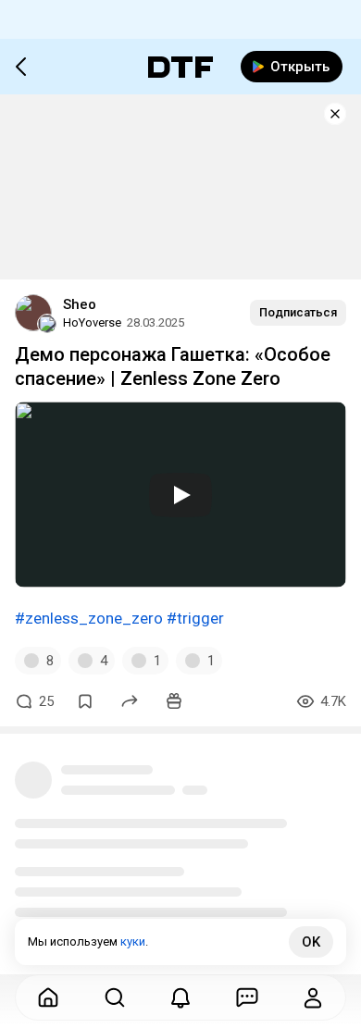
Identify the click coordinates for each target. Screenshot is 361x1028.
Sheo (79, 304)
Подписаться (298, 312)
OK (311, 942)
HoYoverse (92, 322)
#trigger (195, 618)
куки (132, 941)
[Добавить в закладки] (85, 701)
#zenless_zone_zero (89, 618)
